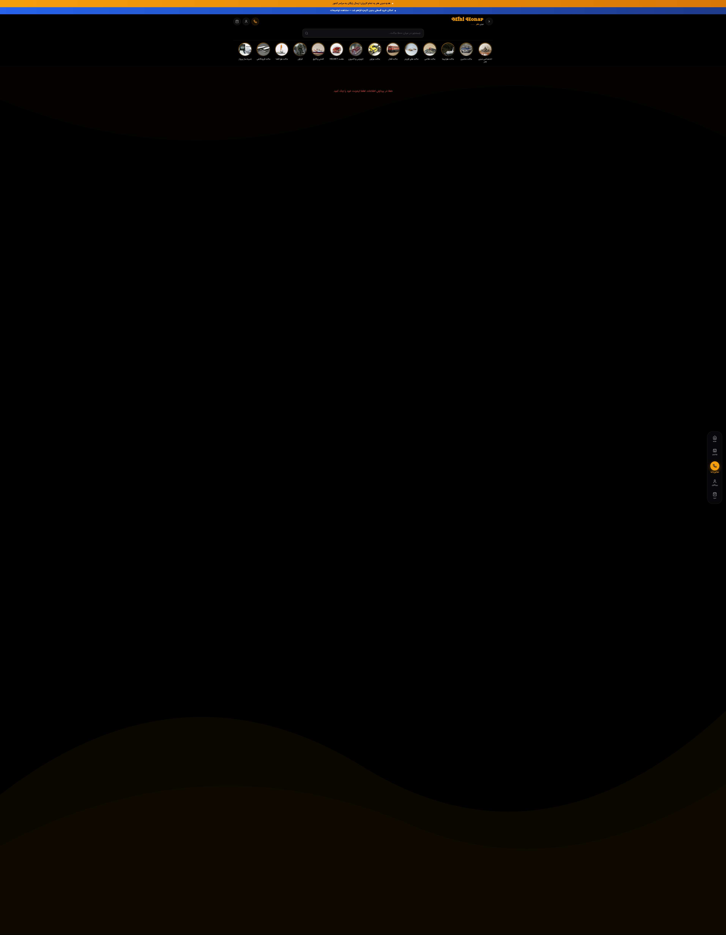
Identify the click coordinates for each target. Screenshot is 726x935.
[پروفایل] (246, 21)
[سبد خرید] (237, 21)
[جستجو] (306, 33)
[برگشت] (489, 21)
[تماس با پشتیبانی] (255, 21)
